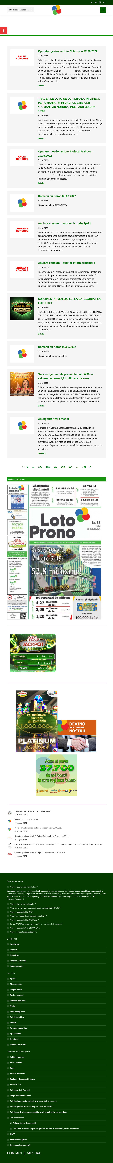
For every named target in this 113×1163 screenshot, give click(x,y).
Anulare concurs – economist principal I (64, 223)
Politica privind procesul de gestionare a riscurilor (31, 1107)
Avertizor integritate (18, 1140)
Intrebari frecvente (17, 1001)
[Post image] (9, 813)
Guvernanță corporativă (20, 1145)
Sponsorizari (15, 1034)
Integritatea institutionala (20, 1096)
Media (12, 1006)
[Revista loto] (54, 552)
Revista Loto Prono (18, 1045)
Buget (12, 1068)
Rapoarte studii (16, 966)
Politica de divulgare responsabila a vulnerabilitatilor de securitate (38, 1112)
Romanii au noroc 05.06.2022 (57, 196)
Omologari (14, 1039)
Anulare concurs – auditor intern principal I (66, 262)
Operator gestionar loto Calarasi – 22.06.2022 (67, 51)
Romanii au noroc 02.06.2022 (57, 346)
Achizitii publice (17, 1057)
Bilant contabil (16, 1063)
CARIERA (33, 1153)
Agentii (13, 979)
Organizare (14, 955)
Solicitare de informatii (20, 1090)
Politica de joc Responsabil (24, 1123)
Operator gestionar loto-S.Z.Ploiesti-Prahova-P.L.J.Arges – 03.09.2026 (42, 836)
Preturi (13, 1023)
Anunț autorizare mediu (53, 418)
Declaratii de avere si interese (22, 1079)
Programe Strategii (18, 961)
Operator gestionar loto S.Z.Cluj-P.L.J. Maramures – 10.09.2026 (39, 853)
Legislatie (14, 950)
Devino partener (17, 995)
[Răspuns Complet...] (15, 899)
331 (84, 467)
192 (55, 467)
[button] (3, 30)
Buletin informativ (17, 1074)
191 (48, 467)
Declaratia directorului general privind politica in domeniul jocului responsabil (46, 1129)
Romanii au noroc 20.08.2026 (26, 820)
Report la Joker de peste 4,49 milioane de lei (32, 811)
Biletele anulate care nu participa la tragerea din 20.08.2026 (38, 828)
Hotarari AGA (15, 1085)
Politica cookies (17, 1017)
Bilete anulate (16, 984)
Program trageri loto (18, 1028)
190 (40, 467)
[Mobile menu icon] (103, 10)
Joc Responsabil (17, 1118)
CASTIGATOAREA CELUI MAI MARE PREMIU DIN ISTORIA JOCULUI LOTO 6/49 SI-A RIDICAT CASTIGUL (58, 844)
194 (70, 467)
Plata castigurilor (17, 1012)
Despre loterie (16, 990)
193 (63, 467)
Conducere (14, 944)
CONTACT (15, 1153)
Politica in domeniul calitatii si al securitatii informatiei (33, 1101)
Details (41, 86)
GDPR (12, 1134)
